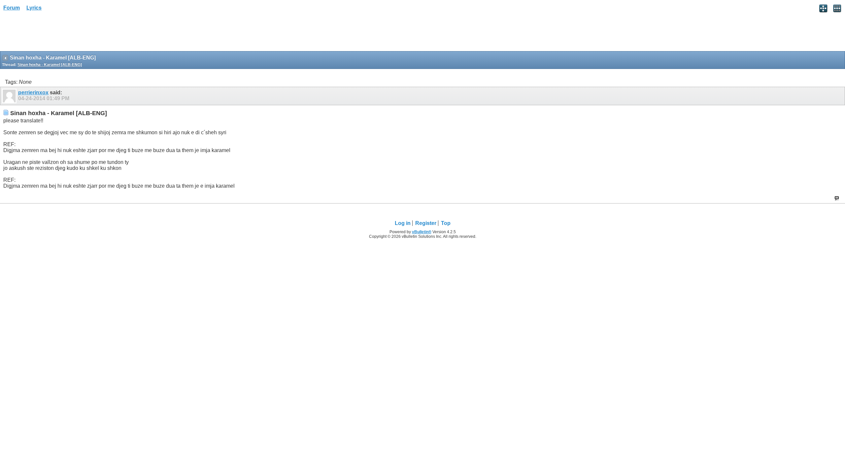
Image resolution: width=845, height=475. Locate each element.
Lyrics (34, 8)
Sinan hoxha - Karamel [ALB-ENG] (49, 64)
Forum (11, 8)
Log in (403, 223)
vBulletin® (421, 232)
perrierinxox (33, 92)
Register (425, 223)
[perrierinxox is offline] (10, 96)
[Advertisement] (53, 33)
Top (446, 223)
